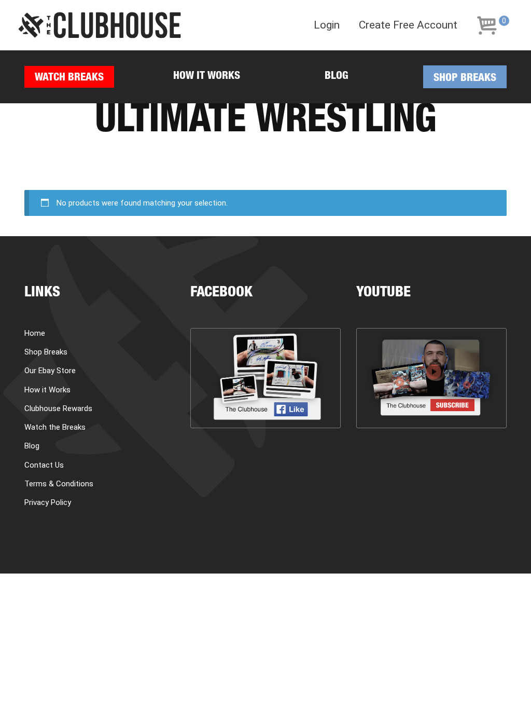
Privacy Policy (47, 502)
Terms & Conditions (58, 483)
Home (34, 333)
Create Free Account (408, 25)
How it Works (206, 76)
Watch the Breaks (55, 427)
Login (327, 25)
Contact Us (44, 465)
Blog (336, 76)
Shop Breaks (465, 78)
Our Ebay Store (50, 370)
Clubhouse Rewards (58, 408)
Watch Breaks (69, 78)
